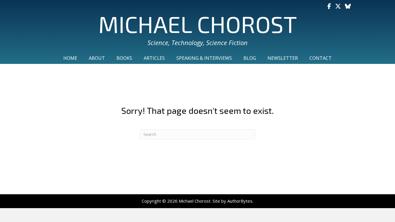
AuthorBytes (239, 201)
